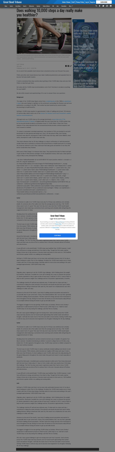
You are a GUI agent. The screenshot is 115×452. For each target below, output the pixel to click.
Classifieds (63, 6)
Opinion (38, 6)
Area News (18, 6)
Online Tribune (66, 2)
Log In (87, 2)
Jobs (58, 6)
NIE (53, 6)
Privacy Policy (58, 224)
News (6, 6)
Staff (73, 2)
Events (11, 6)
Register (92, 2)
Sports (24, 6)
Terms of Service (60, 222)
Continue (57, 235)
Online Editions (46, 6)
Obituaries (31, 6)
